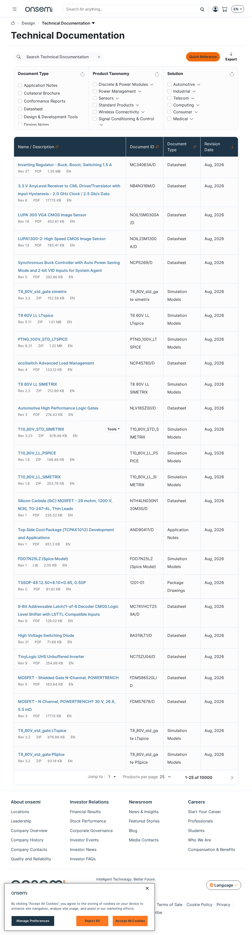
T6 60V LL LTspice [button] (35, 315)
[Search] (19, 56)
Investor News (83, 849)
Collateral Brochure (42, 93)
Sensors (106, 98)
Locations (20, 811)
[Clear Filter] (82, 73)
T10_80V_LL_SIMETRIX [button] (39, 476)
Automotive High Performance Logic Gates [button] (58, 408)
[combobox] (129, 9)
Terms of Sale (169, 904)
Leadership (21, 820)
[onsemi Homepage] (39, 9)
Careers (196, 801)
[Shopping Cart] (226, 9)
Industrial (181, 91)
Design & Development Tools (51, 116)
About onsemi (26, 801)
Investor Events (84, 839)
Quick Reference (203, 57)
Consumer (182, 111)
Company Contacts (29, 849)
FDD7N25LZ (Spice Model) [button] (43, 558)
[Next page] (232, 777)
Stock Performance (88, 820)
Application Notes (40, 85)
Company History (27, 839)
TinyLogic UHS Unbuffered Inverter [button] (51, 656)
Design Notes (36, 124)
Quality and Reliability (31, 858)
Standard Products (116, 104)
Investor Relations (89, 801)
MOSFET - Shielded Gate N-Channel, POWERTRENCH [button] (68, 677)
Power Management (117, 91)
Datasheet (33, 108)
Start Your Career (204, 811)
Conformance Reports (44, 101)
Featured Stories (144, 820)
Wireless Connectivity (119, 111)
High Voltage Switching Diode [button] (46, 635)
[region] (79, 907)
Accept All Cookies (130, 921)
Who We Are (199, 839)
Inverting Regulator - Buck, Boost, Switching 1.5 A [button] (65, 164)
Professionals (200, 820)
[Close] (147, 888)
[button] (202, 9)
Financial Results (85, 811)
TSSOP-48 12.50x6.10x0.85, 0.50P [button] (52, 582)
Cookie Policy (199, 904)
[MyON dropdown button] (217, 9)
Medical (180, 118)
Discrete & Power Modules (123, 84)
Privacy (223, 904)
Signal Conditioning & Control (126, 118)
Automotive (184, 84)
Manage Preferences (32, 921)
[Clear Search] (99, 56)
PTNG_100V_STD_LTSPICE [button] (43, 339)
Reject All (92, 921)
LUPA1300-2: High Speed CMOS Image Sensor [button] (62, 238)
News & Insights (143, 811)
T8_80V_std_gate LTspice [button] (42, 730)
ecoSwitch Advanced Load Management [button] (56, 363)
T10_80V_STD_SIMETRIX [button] (41, 429)
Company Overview (29, 830)
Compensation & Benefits (211, 849)
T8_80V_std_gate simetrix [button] (42, 291)
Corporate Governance (91, 830)
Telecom (181, 98)
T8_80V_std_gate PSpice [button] (41, 754)
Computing (183, 104)
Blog (133, 830)
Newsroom (140, 801)
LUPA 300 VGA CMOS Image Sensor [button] (52, 214)
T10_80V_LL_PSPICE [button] (37, 453)
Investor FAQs (82, 858)
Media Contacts (143, 839)
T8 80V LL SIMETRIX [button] (37, 384)
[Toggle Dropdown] (152, 82)
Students (196, 830)
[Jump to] (114, 777)
